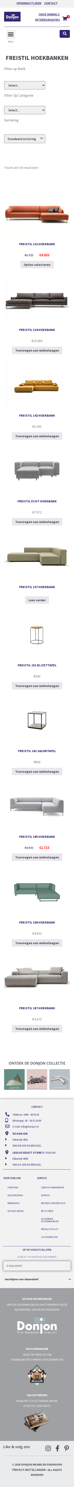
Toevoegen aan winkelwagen (37, 350)
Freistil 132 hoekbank (37, 244)
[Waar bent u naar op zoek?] (65, 34)
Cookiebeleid (49, 1237)
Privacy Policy (49, 1229)
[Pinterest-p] (66, 1448)
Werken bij (13, 1203)
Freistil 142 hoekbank (37, 415)
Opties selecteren (37, 265)
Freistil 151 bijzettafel (37, 665)
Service (45, 1195)
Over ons (12, 1187)
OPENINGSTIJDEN (28, 3)
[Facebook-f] (57, 1448)
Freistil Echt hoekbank (37, 501)
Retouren (47, 1210)
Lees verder (37, 600)
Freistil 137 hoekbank (37, 587)
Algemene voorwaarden (50, 1220)
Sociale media (15, 1210)
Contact (51, 3)
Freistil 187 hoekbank (37, 1008)
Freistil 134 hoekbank (37, 330)
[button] (10, 34)
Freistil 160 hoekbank (37, 922)
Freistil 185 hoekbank (37, 836)
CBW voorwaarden (52, 1187)
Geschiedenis (15, 1195)
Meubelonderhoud (53, 1203)
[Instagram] (48, 1448)
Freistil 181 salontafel (37, 751)
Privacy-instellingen (28, 1470)
